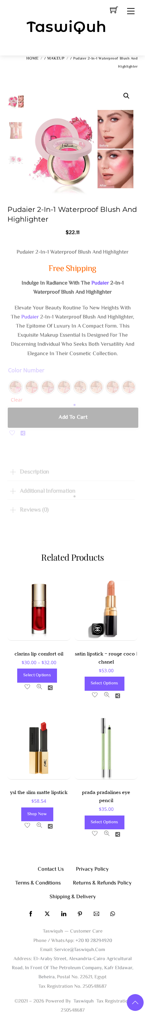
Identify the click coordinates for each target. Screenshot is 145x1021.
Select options (37, 675)
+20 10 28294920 (94, 941)
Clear (17, 399)
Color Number (26, 370)
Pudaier (100, 283)
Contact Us (51, 869)
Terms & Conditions (38, 883)
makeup (55, 58)
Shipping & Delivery (73, 897)
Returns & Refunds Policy (102, 883)
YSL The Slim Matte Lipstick (38, 792)
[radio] (15, 387)
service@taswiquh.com (79, 950)
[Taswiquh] (66, 28)
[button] (126, 96)
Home (32, 58)
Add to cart (73, 417)
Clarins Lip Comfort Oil (38, 654)
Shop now (37, 814)
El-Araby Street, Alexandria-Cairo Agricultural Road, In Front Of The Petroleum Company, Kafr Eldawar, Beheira (72, 968)
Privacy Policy (92, 869)
